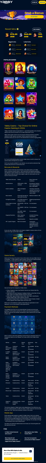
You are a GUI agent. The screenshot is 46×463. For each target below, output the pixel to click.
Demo (8, 74)
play (8, 70)
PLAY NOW (34, 16)
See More (36, 29)
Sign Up (42, 2)
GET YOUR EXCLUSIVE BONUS (18, 458)
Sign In (34, 2)
